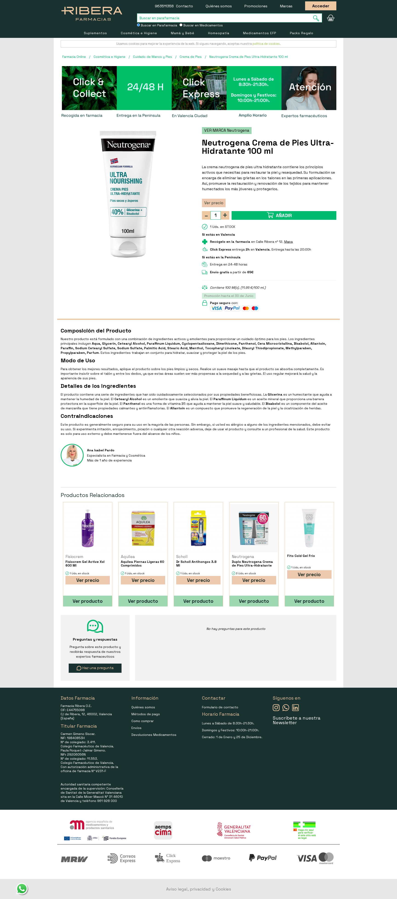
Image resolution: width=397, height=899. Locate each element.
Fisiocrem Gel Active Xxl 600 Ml (85, 563)
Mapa (288, 242)
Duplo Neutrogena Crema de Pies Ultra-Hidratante (252, 563)
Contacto (184, 6)
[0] (330, 17)
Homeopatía (218, 33)
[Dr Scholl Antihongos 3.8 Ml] (198, 528)
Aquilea (128, 556)
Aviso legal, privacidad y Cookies (198, 889)
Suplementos (95, 33)
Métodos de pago (145, 714)
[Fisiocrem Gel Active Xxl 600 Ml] (87, 528)
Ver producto (88, 601)
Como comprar (142, 721)
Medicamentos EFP (259, 33)
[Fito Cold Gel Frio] (309, 528)
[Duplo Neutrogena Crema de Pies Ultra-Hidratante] (254, 528)
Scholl (182, 556)
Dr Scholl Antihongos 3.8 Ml (196, 563)
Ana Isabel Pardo (100, 450)
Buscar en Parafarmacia (158, 25)
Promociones (255, 6)
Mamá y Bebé (182, 33)
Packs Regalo (301, 33)
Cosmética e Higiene (139, 33)
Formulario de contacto (220, 707)
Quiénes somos (219, 6)
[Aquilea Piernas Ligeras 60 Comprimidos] (143, 528)
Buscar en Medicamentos (202, 25)
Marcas (286, 6)
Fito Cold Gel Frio (301, 556)
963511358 (164, 6)
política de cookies (266, 44)
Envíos (136, 728)
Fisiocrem (74, 556)
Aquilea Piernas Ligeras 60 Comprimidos (142, 563)
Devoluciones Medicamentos (153, 735)
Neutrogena (243, 556)
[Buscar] (317, 18)
